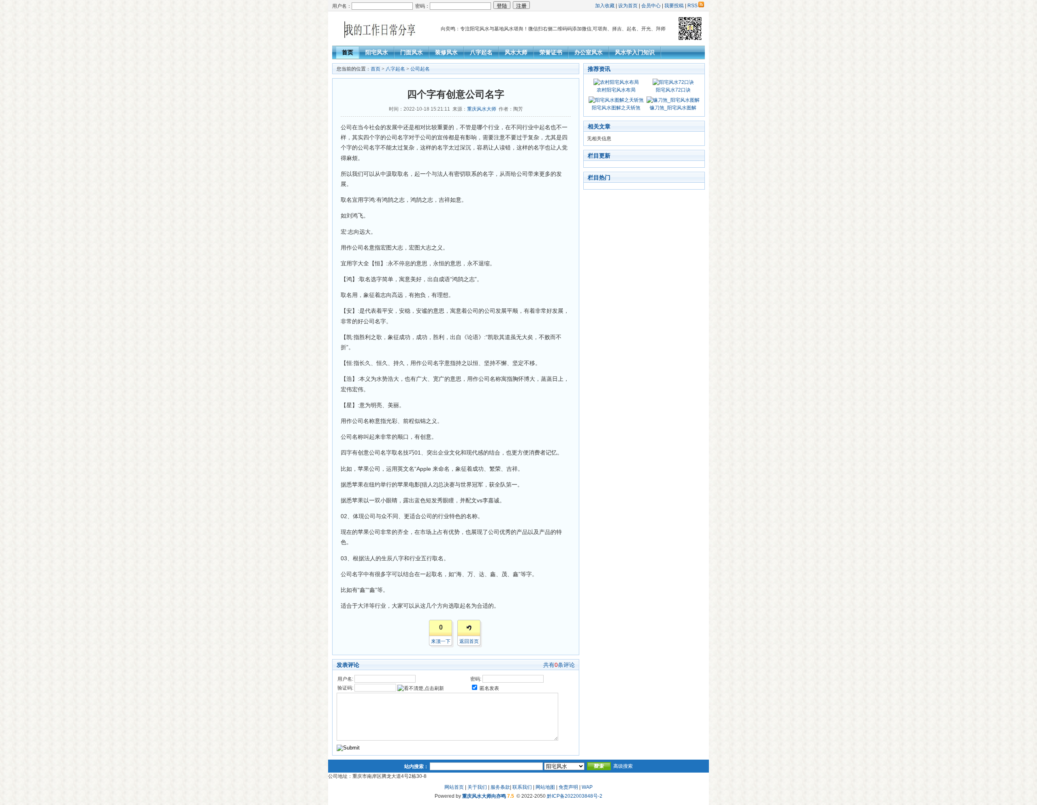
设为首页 (628, 6)
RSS (692, 6)
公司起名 (420, 69)
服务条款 (500, 787)
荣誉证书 (551, 52)
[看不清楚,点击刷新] (420, 688)
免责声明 (568, 787)
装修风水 (446, 52)
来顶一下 (440, 641)
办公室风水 (588, 52)
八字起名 (481, 52)
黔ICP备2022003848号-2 (574, 796)
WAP (587, 787)
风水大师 (516, 52)
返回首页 (469, 641)
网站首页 (454, 787)
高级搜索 (623, 766)
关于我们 (477, 787)
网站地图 (545, 787)
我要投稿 (674, 6)
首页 (347, 52)
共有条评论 (559, 665)
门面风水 (411, 52)
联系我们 (522, 787)
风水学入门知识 (635, 52)
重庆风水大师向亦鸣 (484, 796)
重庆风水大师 (481, 109)
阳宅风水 (376, 52)
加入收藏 (605, 6)
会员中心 (651, 6)
